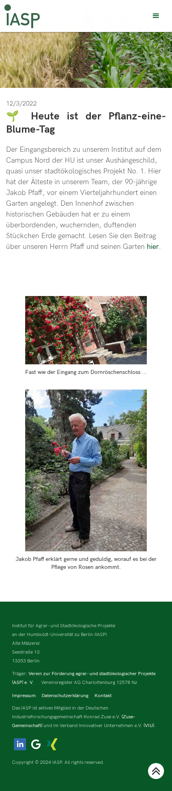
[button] (156, 16)
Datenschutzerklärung (65, 696)
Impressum (24, 696)
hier (153, 246)
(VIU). (150, 726)
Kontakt (103, 696)
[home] (22, 16)
